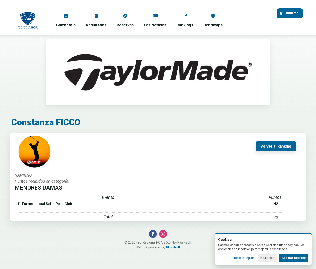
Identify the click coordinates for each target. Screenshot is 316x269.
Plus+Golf (173, 247)
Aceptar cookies (294, 258)
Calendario (66, 25)
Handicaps (213, 25)
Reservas (125, 25)
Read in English (244, 258)
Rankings (185, 25)
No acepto (267, 258)
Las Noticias (155, 25)
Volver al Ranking (275, 146)
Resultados (96, 25)
